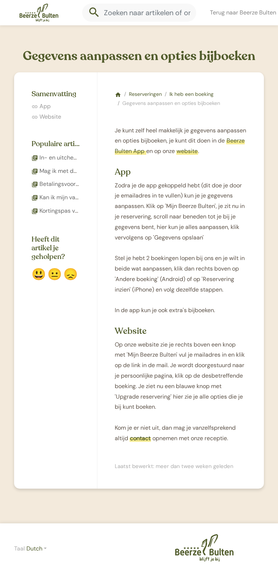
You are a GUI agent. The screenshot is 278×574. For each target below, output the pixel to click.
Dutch (34, 548)
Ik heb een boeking (191, 94)
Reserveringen (145, 94)
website (187, 151)
